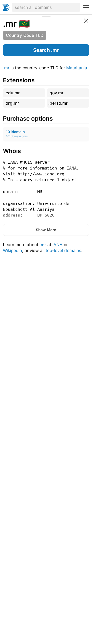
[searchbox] (46, 7)
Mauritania (76, 67)
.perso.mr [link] (58, 103)
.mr (6, 67)
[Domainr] (6, 7)
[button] (46, 50)
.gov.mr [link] (56, 92)
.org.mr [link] (11, 103)
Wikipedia (12, 250)
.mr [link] (10, 23)
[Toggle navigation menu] (86, 7)
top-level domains (63, 250)
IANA (58, 244)
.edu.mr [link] (12, 92)
